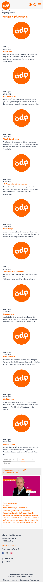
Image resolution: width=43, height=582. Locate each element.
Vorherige (7, 460)
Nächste (7, 463)
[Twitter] (7, 553)
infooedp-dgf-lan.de (9, 545)
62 (19, 460)
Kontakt (7, 562)
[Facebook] (3, 553)
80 (33, 460)
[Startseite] (6, 5)
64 (26, 460)
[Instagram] (11, 553)
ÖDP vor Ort (9, 559)
